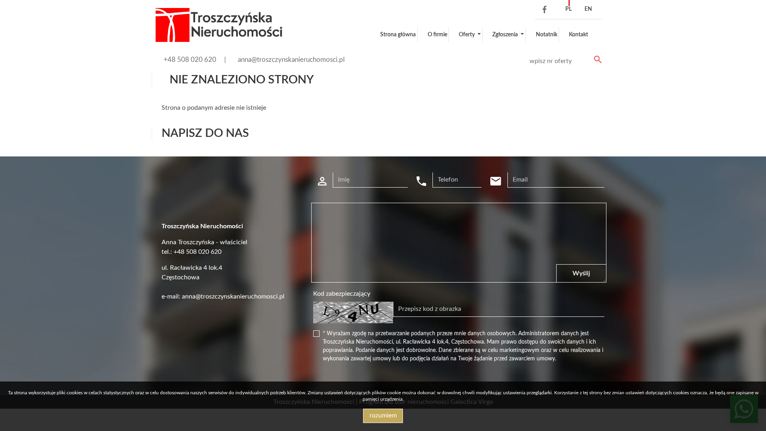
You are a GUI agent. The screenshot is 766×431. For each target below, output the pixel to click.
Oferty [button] (467, 35)
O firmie (437, 35)
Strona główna (398, 35)
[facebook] (542, 10)
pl (568, 9)
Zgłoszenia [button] (505, 35)
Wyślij (581, 273)
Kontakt (578, 35)
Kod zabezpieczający (341, 294)
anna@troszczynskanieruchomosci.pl (291, 59)
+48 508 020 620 (190, 59)
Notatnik (546, 35)
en (588, 9)
